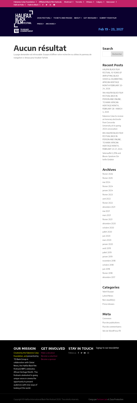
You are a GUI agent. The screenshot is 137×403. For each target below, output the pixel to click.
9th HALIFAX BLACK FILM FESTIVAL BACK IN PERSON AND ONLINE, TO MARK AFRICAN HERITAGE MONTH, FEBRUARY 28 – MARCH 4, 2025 (112, 102)
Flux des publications (110, 322)
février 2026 (107, 174)
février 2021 (107, 219)
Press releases (108, 304)
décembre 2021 (108, 207)
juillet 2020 (107, 232)
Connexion (106, 318)
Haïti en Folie (19, 5)
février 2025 (107, 178)
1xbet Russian (108, 291)
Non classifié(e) (108, 300)
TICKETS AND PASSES (62, 18)
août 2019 (106, 248)
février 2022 (107, 203)
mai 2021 (106, 211)
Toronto (78, 2)
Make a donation (48, 353)
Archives (50, 24)
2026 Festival (43, 18)
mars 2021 (106, 215)
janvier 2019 (107, 256)
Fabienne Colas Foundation (24, 2)
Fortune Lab (102, 399)
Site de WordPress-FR (111, 331)
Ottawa (89, 2)
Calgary (99, 2)
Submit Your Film (108, 18)
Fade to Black (33, 5)
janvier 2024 (107, 190)
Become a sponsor (48, 359)
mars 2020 (106, 240)
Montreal (67, 2)
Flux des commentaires (111, 327)
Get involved (89, 18)
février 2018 (107, 273)
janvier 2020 (107, 244)
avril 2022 (106, 199)
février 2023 (107, 194)
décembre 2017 (108, 277)
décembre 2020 (109, 223)
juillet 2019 (107, 252)
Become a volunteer (49, 356)
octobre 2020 (108, 227)
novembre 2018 (108, 261)
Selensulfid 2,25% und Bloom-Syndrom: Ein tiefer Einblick (111, 156)
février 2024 (107, 186)
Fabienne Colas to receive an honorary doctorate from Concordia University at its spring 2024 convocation (112, 122)
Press (40, 24)
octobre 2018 (108, 265)
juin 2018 (106, 269)
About (77, 18)
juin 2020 (106, 236)
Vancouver (110, 2)
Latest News (107, 296)
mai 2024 (106, 182)
